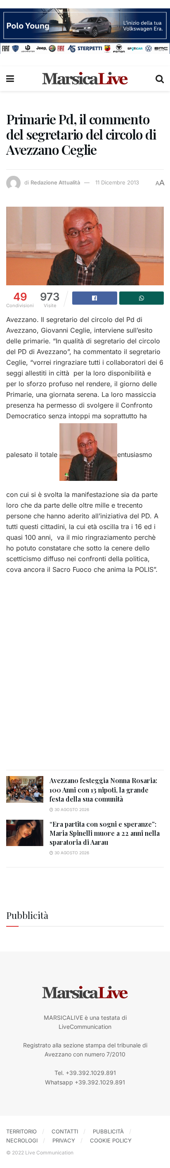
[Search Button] (160, 78)
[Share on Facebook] (94, 298)
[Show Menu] (10, 78)
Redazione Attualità (55, 182)
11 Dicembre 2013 (117, 182)
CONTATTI (65, 1131)
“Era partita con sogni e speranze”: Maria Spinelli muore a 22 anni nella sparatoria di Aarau (105, 833)
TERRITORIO (21, 1131)
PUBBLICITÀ (108, 1131)
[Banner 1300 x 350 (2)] (85, 30)
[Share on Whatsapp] (141, 298)
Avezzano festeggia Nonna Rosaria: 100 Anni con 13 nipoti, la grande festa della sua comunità (103, 789)
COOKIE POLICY (111, 1140)
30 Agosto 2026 (71, 809)
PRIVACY (63, 1140)
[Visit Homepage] (85, 78)
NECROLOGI (22, 1140)
